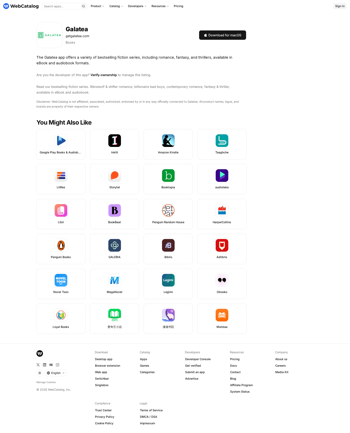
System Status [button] (240, 391)
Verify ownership (104, 75)
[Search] (83, 6)
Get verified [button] (193, 365)
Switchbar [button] (102, 378)
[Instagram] (57, 364)
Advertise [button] (191, 378)
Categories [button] (147, 372)
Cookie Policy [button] (104, 423)
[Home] (20, 6)
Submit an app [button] (195, 372)
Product (96, 6)
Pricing (178, 6)
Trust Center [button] (103, 410)
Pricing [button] (235, 359)
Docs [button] (233, 365)
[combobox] (56, 373)
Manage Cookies (46, 382)
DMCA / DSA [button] (148, 416)
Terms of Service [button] (151, 410)
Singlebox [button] (102, 385)
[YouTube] (51, 364)
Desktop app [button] (103, 359)
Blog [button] (233, 378)
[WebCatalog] (39, 353)
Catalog (114, 6)
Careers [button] (280, 365)
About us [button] (281, 359)
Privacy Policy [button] (104, 416)
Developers (135, 6)
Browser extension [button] (107, 365)
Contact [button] (235, 372)
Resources (159, 6)
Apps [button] (143, 359)
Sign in (340, 6)
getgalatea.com (77, 36)
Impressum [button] (147, 423)
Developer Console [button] (198, 359)
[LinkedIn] (44, 364)
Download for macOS (224, 35)
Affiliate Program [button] (241, 385)
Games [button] (144, 365)
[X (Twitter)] (38, 364)
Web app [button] (101, 372)
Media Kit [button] (281, 372)
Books (70, 42)
